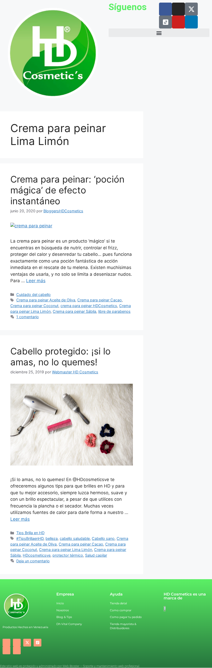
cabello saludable (75, 538)
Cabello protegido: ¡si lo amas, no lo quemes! (60, 356)
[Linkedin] (191, 22)
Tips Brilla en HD (30, 533)
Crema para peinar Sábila (74, 311)
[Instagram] (178, 9)
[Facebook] (165, 9)
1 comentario (27, 317)
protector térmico (67, 555)
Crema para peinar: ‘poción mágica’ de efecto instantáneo (67, 190)
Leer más (36, 280)
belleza (52, 538)
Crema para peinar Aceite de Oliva (45, 300)
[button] (159, 32)
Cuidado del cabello (33, 294)
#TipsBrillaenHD (29, 538)
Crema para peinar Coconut (34, 305)
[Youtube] (178, 22)
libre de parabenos (114, 311)
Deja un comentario (33, 561)
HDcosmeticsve (36, 555)
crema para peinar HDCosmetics (88, 305)
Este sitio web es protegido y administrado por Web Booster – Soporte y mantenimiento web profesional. (70, 666)
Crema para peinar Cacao (99, 300)
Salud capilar (96, 555)
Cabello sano (103, 538)
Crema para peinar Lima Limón (65, 549)
